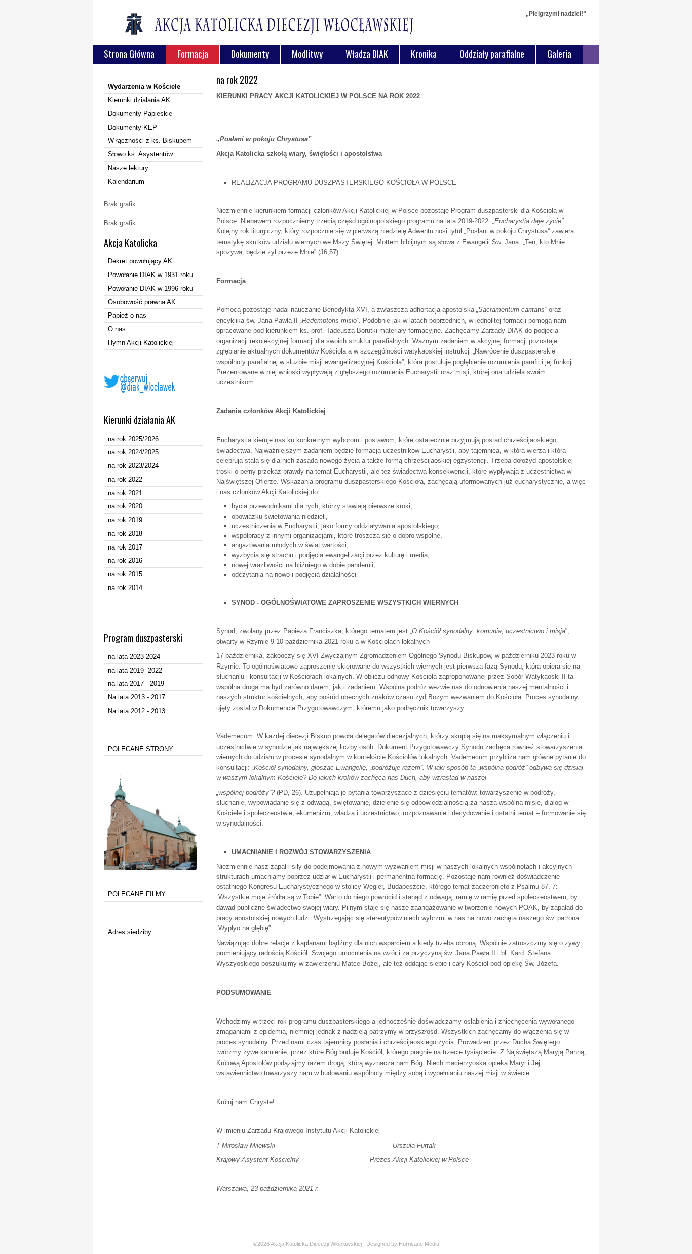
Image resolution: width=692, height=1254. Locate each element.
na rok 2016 (125, 560)
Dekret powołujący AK (140, 261)
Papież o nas (127, 315)
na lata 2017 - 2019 (136, 683)
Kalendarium (126, 181)
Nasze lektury (128, 168)
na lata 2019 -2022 (135, 670)
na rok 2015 (125, 574)
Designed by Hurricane (395, 1244)
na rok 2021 (125, 493)
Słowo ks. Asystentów (140, 154)
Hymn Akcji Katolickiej (141, 342)
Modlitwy (307, 53)
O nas (117, 329)
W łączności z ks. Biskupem (150, 140)
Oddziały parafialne (491, 53)
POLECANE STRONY (140, 749)
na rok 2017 (125, 547)
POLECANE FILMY (137, 894)
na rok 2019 (125, 520)
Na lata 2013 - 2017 (136, 697)
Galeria (559, 53)
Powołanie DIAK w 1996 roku (150, 288)
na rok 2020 (125, 506)
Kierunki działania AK (139, 100)
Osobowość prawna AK (142, 302)
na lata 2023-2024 (134, 656)
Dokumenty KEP (132, 127)
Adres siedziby (129, 932)
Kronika (424, 53)
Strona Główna (129, 53)
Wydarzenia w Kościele (144, 86)
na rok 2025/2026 (133, 439)
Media (432, 1244)
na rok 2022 (125, 479)
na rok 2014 (125, 588)
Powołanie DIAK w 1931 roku (150, 275)
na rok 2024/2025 (133, 452)
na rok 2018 (125, 533)
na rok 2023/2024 (133, 465)
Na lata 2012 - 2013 (136, 711)
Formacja (192, 53)
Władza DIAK (366, 53)
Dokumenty (250, 53)
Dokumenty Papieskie (140, 113)
